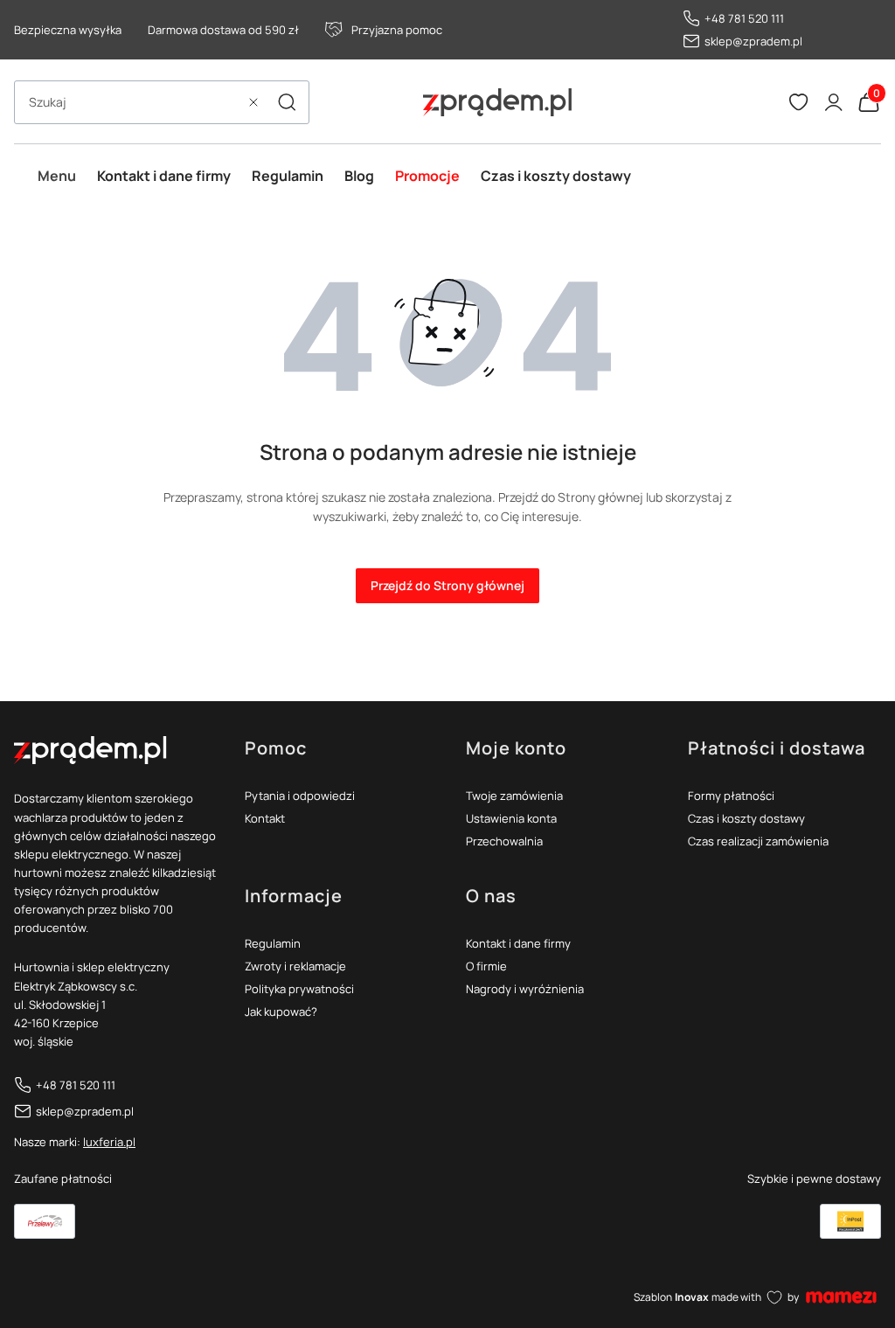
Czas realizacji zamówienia (758, 841)
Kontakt (265, 818)
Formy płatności (731, 795)
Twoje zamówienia (514, 795)
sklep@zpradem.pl (753, 41)
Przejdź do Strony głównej (447, 585)
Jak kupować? (281, 1011)
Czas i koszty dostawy (746, 818)
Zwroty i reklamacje (295, 966)
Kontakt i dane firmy (518, 943)
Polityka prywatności (299, 989)
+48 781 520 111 (744, 18)
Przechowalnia (504, 841)
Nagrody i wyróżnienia (525, 989)
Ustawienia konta (511, 818)
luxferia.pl (109, 1142)
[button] (287, 102)
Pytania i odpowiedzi (300, 795)
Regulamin (273, 943)
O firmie (486, 966)
